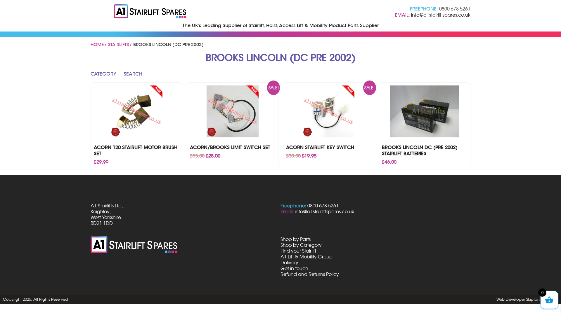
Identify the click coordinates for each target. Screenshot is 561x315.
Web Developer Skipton (518, 299)
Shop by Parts (295, 239)
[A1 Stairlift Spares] (150, 12)
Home (97, 44)
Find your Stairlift (298, 251)
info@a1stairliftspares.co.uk (440, 15)
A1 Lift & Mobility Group (306, 257)
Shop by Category (301, 245)
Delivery (289, 262)
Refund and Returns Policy (309, 274)
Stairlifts (118, 44)
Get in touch (294, 268)
